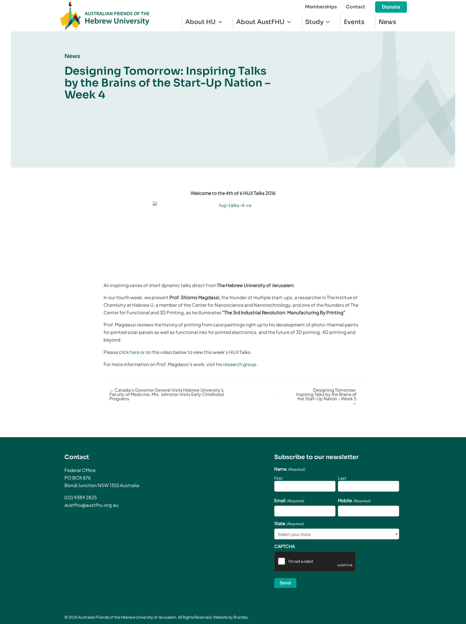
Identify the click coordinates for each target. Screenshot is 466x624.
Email (289, 500)
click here (129, 352)
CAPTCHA (284, 546)
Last (342, 478)
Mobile (354, 500)
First (278, 478)
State (288, 523)
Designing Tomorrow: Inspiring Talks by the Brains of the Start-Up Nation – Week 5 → (326, 396)
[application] (219, 22)
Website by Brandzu (230, 617)
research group (239, 364)
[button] (391, 7)
